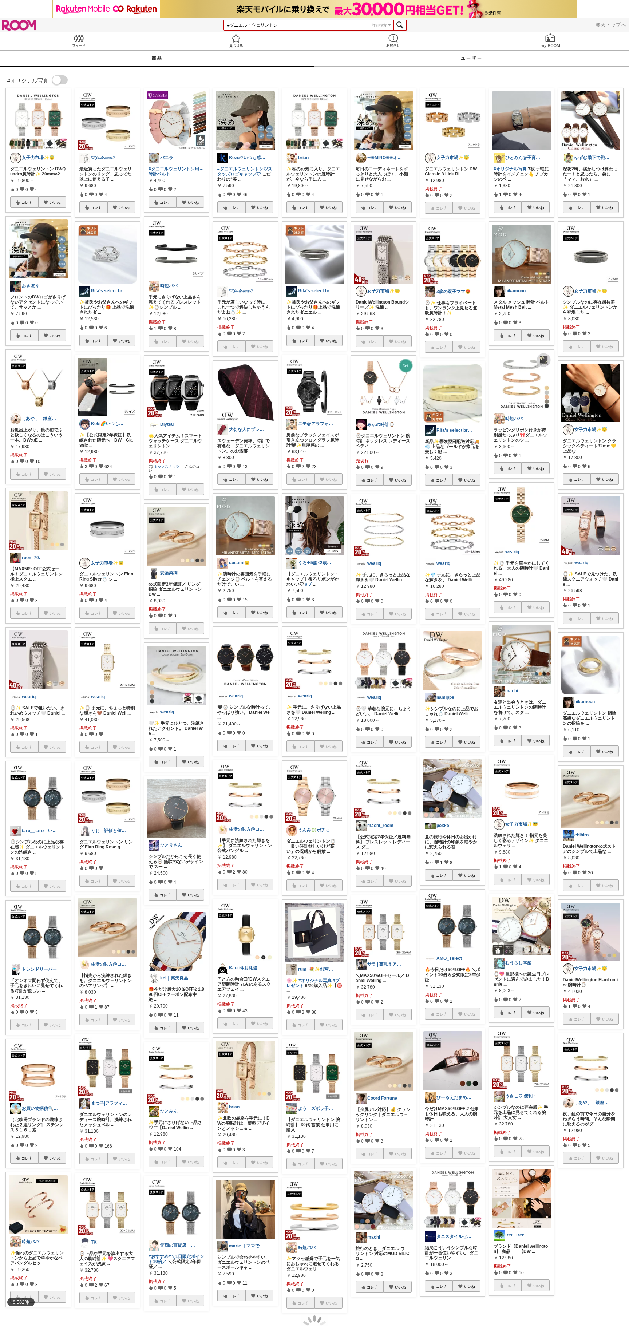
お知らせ (393, 41)
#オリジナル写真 (315, 980)
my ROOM (550, 41)
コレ (25, 202)
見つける (235, 41)
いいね (55, 202)
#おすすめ (159, 1256)
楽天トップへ (611, 25)
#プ (308, 584)
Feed (78, 41)
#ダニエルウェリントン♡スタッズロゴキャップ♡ (244, 171)
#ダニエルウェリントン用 (174, 168)
